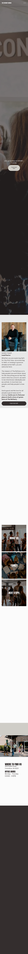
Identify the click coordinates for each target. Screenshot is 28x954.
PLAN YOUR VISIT (14, 168)
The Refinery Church (6, 3)
